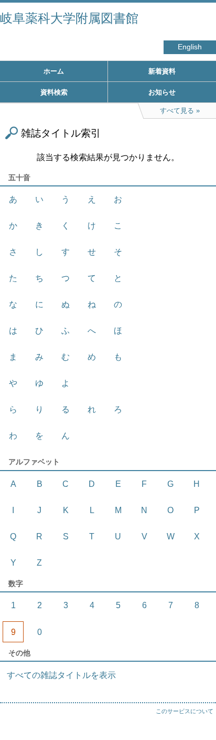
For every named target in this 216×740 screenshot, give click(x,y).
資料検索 (54, 92)
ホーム (54, 71)
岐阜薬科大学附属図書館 (69, 18)
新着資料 (162, 71)
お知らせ (162, 92)
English (190, 47)
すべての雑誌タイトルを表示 (61, 675)
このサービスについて (184, 711)
